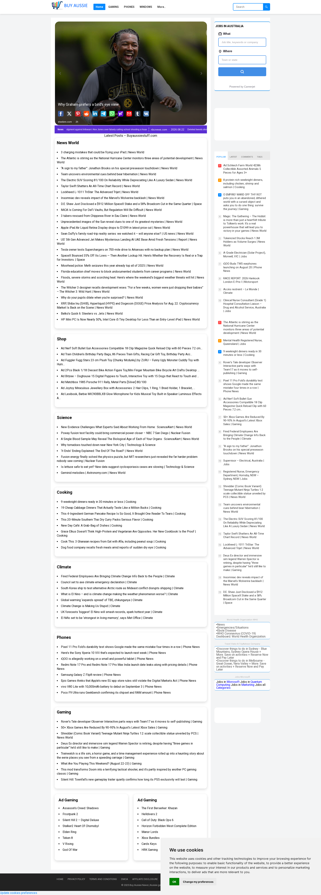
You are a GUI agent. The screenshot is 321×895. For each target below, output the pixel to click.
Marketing (247, 685)
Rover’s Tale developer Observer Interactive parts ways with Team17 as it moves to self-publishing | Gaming (131, 721)
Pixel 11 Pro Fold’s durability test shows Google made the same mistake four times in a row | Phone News (130, 647)
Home (60, 879)
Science (64, 417)
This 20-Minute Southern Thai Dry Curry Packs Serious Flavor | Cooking (107, 519)
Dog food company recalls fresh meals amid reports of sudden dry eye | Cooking (113, 547)
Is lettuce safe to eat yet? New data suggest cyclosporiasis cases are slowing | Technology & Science (127, 467)
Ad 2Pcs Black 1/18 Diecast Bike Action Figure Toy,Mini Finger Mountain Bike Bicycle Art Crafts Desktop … (130, 370)
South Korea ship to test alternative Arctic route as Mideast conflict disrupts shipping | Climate (122, 588)
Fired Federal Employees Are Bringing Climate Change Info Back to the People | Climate (118, 576)
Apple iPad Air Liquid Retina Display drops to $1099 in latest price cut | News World (115, 227)
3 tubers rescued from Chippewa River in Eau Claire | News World (103, 216)
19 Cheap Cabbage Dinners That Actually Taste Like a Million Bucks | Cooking (111, 507)
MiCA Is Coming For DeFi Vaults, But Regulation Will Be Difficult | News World (111, 210)
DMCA (124, 879)
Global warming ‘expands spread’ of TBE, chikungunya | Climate (101, 600)
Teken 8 (68, 838)
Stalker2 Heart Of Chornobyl (81, 826)
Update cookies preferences (18, 893)
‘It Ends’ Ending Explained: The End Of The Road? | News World (101, 451)
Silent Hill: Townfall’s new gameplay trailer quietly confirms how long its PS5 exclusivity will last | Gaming (129, 779)
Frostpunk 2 (70, 814)
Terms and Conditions (103, 879)
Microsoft (233, 682)
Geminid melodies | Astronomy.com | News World (93, 473)
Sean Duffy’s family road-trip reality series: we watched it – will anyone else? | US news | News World (127, 233)
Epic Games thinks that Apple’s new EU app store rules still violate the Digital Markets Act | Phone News (128, 680)
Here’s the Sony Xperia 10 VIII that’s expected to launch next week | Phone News (113, 653)
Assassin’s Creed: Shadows (81, 808)
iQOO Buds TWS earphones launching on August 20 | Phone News (242, 267)
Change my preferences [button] (198, 881)
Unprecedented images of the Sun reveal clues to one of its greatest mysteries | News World (121, 222)
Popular (221, 157)
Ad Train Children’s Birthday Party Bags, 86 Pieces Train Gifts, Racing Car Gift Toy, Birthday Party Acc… (126, 354)
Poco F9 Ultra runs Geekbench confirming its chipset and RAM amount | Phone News (116, 692)
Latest (233, 157)
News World (68, 142)
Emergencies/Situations (233, 627)
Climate (64, 567)
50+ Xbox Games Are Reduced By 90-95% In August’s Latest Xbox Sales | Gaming (114, 727)
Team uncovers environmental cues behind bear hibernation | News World (108, 174)
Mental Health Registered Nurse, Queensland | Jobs (242, 342)
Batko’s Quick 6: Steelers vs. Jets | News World (92, 313)
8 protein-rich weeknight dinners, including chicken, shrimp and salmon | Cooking (243, 183)
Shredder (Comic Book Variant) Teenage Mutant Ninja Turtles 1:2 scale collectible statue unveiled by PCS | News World (244, 492)
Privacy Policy (76, 879)
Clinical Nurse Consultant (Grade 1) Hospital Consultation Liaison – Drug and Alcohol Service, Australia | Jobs (244, 306)
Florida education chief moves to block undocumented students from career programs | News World (126, 271)
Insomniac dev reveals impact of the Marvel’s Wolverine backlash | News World (112, 198)
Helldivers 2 (149, 814)
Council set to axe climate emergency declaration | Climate (99, 582)
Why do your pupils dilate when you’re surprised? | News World (102, 297)
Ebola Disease (226, 630)
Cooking (64, 492)
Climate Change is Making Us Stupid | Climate (90, 606)
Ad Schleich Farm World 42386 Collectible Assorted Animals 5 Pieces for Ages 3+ (242, 169)
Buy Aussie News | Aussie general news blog (154, 885)
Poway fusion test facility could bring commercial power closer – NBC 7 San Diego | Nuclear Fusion (125, 433)
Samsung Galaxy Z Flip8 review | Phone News (91, 674)
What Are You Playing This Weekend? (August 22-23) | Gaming (101, 763)
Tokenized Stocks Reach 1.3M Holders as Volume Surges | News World (244, 242)
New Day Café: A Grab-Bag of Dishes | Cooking (91, 525)
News (221, 624)
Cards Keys (149, 844)
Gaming (64, 712)
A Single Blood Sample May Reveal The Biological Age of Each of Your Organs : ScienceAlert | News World (130, 439)
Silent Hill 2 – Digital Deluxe (81, 820)
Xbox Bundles (151, 838)
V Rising (68, 844)
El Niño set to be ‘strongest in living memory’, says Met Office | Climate (107, 618)
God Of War (70, 850)
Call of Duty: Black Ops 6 (158, 820)
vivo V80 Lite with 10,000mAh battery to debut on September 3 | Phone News (111, 686)
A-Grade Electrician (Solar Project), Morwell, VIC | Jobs (244, 254)
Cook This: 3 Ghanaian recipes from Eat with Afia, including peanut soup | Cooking (113, 541)
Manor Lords (150, 832)
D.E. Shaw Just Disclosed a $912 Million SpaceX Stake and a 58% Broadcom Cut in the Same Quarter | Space (131, 204)
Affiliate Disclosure (145, 879)
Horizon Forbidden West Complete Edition (169, 826)
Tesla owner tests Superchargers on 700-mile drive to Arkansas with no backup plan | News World (124, 249)
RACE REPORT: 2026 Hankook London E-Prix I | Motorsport (241, 280)
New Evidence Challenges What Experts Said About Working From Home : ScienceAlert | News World (126, 427)
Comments (247, 157)
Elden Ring (69, 832)
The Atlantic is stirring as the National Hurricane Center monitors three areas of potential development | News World (243, 328)
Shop (61, 339)
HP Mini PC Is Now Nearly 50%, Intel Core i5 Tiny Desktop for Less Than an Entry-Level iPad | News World (130, 319)
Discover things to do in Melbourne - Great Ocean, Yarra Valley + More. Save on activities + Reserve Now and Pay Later (241, 665)
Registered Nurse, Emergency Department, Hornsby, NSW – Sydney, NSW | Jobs (241, 475)
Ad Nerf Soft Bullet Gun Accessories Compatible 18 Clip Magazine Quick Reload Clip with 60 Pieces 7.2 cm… (131, 348)
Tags (259, 157)
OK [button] (174, 881)
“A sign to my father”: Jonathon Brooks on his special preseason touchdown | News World (119, 168)
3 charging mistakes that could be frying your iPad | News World (102, 152)
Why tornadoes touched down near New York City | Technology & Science (108, 445)
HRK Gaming (150, 850)
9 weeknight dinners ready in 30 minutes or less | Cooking (98, 502)
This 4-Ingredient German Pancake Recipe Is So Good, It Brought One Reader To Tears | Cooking (123, 513)
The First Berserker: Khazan (159, 808)
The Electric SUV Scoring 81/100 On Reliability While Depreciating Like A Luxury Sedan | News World (126, 180)
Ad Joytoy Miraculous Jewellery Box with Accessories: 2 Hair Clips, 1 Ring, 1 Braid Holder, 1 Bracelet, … (128, 388)
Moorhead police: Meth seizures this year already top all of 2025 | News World (112, 265)
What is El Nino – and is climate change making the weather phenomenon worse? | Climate (119, 594)
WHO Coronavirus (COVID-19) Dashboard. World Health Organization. (241, 635)
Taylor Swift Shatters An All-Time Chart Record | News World (100, 186)
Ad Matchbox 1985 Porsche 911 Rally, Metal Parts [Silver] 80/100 (103, 382)
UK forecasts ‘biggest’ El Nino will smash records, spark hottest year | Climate (111, 612)
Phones (64, 637)
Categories (223, 688)
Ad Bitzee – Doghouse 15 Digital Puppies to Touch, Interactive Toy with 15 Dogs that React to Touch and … (130, 376)
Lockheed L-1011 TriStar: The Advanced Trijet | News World (99, 192)
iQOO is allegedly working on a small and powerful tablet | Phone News (107, 659)
